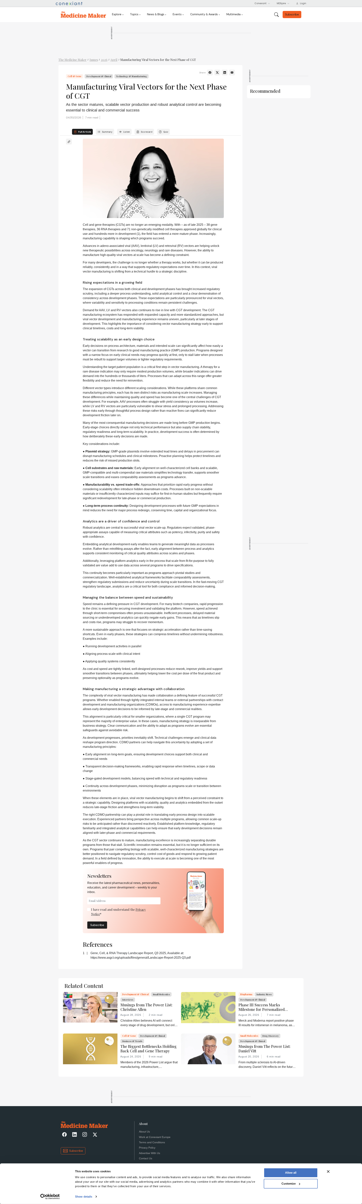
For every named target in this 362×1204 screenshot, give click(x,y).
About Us (144, 1131)
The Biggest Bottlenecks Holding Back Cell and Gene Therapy (148, 1048)
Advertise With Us (149, 1153)
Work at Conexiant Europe (154, 1137)
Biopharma (246, 994)
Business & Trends (132, 1041)
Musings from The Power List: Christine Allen (146, 1007)
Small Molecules (161, 994)
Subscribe (97, 925)
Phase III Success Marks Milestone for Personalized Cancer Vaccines (262, 1007)
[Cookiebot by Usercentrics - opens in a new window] (50, 1196)
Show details (83, 1196)
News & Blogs (155, 14)
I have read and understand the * (118, 912)
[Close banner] (328, 1171)
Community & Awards (204, 14)
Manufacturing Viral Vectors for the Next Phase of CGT (158, 60)
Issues (94, 60)
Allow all (290, 1172)
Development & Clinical (98, 76)
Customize (288, 1183)
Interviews (127, 999)
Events (177, 14)
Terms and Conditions (152, 1142)
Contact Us (145, 1158)
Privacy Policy (147, 1147)
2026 (104, 60)
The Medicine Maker (72, 60)
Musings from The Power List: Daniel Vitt (265, 1048)
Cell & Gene (74, 76)
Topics (134, 14)
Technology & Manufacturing (131, 76)
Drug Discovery (270, 1035)
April (113, 60)
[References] (69, 141)
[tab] (82, 132)
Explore (116, 14)
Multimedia (233, 14)
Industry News (264, 994)
